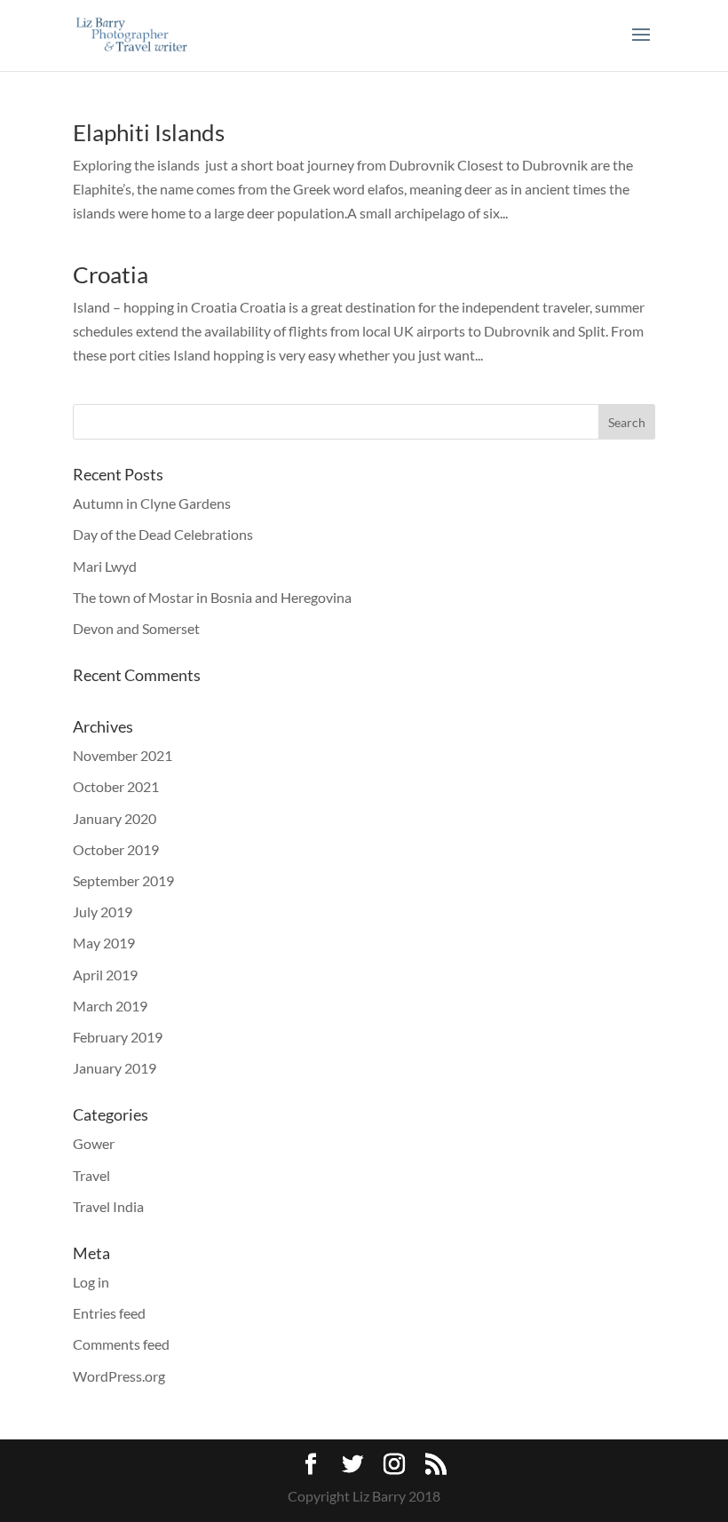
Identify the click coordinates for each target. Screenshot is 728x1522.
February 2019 (117, 1036)
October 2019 (116, 849)
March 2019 (110, 1005)
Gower (94, 1143)
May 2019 (104, 942)
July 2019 (102, 911)
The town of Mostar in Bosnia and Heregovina (212, 597)
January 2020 (114, 818)
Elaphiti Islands (149, 132)
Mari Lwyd (105, 566)
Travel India (108, 1206)
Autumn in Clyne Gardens (152, 503)
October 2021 (116, 786)
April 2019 (105, 974)
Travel (91, 1175)
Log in (91, 1281)
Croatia (110, 274)
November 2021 (122, 755)
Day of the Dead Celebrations (163, 534)
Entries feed (109, 1312)
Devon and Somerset (136, 628)
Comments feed (121, 1344)
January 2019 (114, 1067)
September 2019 (123, 880)
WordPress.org (119, 1375)
